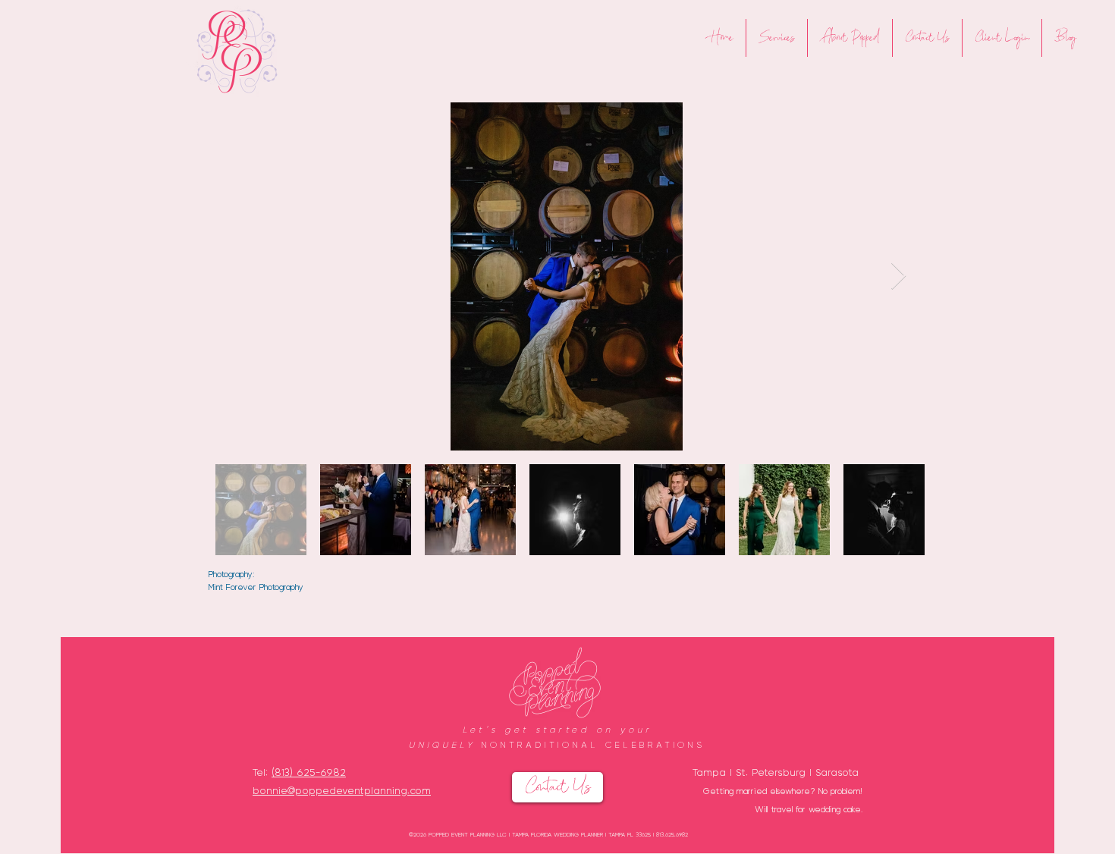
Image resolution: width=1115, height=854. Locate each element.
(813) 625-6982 (309, 771)
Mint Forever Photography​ (256, 586)
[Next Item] (898, 276)
